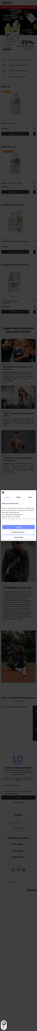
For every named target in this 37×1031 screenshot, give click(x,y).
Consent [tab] (6, 497)
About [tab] (30, 497)
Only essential (18, 537)
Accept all (18, 527)
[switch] (3, 1028)
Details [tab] (18, 497)
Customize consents (17, 532)
